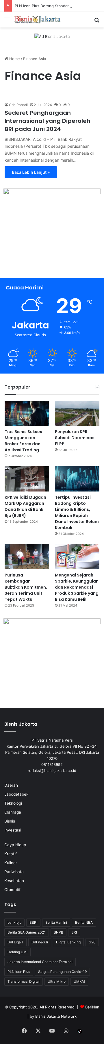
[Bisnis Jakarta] (37, 19)
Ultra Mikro (57, 981)
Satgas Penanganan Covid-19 (62, 971)
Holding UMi (17, 952)
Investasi (12, 830)
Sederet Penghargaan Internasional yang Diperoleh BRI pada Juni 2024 (47, 121)
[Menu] (7, 21)
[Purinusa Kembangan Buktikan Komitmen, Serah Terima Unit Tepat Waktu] (27, 556)
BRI (74, 932)
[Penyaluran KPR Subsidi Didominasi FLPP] (77, 413)
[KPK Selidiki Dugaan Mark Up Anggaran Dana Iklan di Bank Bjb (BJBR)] (27, 478)
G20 (92, 942)
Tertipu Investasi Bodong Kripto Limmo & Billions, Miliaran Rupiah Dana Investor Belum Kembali (77, 512)
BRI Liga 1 (15, 942)
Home (14, 58)
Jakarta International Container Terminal (40, 962)
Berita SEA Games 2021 (27, 932)
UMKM (79, 981)
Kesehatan (14, 880)
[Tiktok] (80, 1031)
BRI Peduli (39, 942)
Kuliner (10, 862)
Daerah (11, 785)
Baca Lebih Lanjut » (31, 172)
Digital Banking (68, 942)
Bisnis (9, 821)
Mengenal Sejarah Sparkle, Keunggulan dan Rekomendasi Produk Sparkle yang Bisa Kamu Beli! (77, 587)
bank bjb (14, 922)
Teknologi (13, 803)
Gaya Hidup (15, 844)
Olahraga (12, 812)
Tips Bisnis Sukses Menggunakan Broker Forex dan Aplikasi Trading (23, 441)
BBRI (33, 922)
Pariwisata (14, 871)
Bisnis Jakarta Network (56, 1016)
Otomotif (12, 889)
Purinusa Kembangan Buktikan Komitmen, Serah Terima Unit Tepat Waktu (26, 587)
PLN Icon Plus (19, 971)
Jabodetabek (16, 794)
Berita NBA (84, 922)
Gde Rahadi (18, 105)
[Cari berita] (97, 21)
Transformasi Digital (24, 981)
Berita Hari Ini (56, 922)
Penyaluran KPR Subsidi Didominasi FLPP (75, 438)
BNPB (58, 932)
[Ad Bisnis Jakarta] (52, 36)
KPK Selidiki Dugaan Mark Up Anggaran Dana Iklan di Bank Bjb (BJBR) (25, 506)
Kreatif (10, 853)
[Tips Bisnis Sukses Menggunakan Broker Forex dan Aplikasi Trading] (27, 413)
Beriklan (92, 1007)
